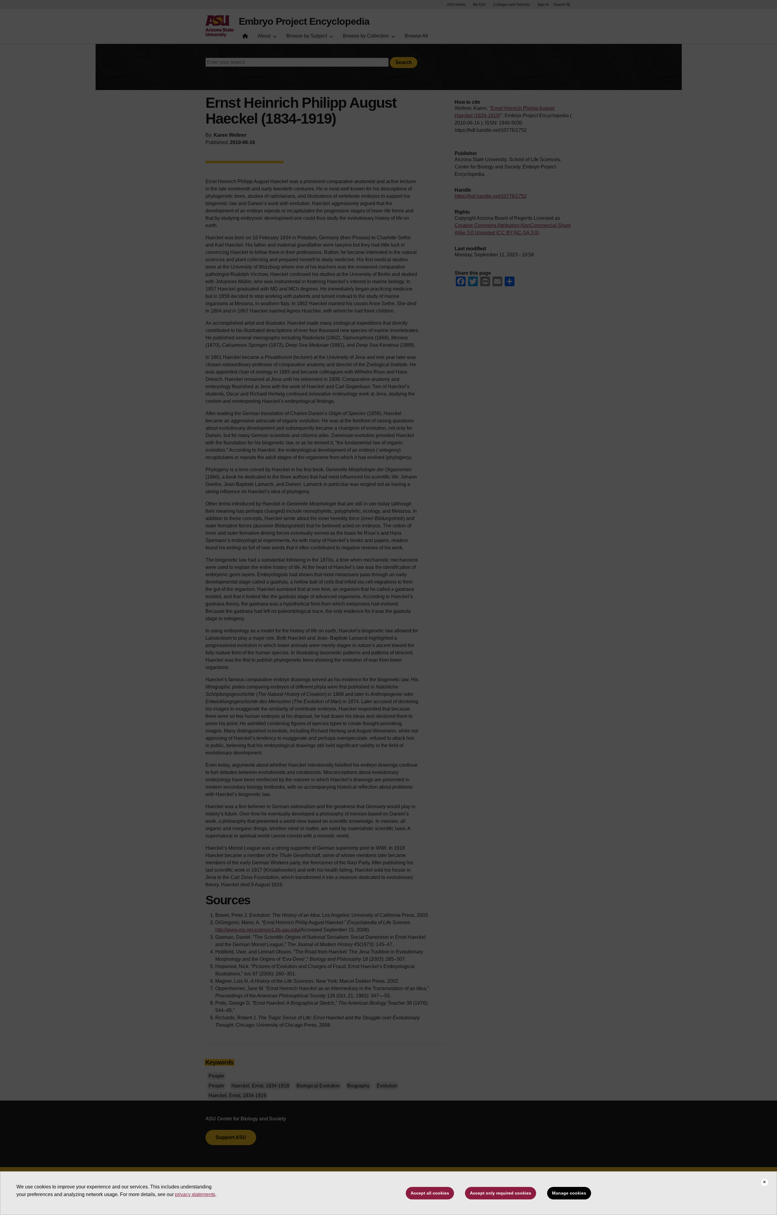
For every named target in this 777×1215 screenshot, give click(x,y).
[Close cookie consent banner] (764, 1182)
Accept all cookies (430, 1193)
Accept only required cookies (500, 1193)
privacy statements (195, 1194)
